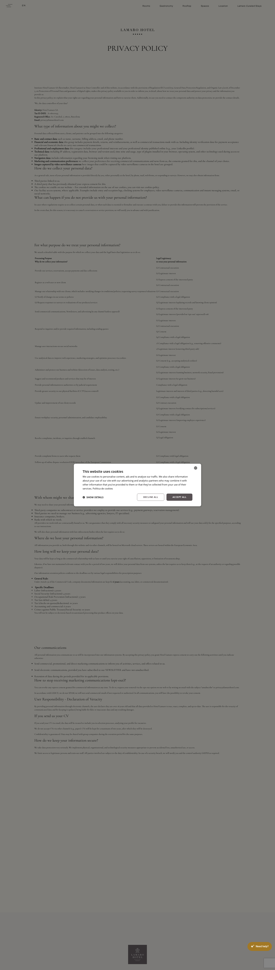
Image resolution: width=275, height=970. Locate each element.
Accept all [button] (179, 497)
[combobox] (195, 468)
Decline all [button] (150, 497)
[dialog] (137, 485)
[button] (93, 497)
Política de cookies (103, 488)
